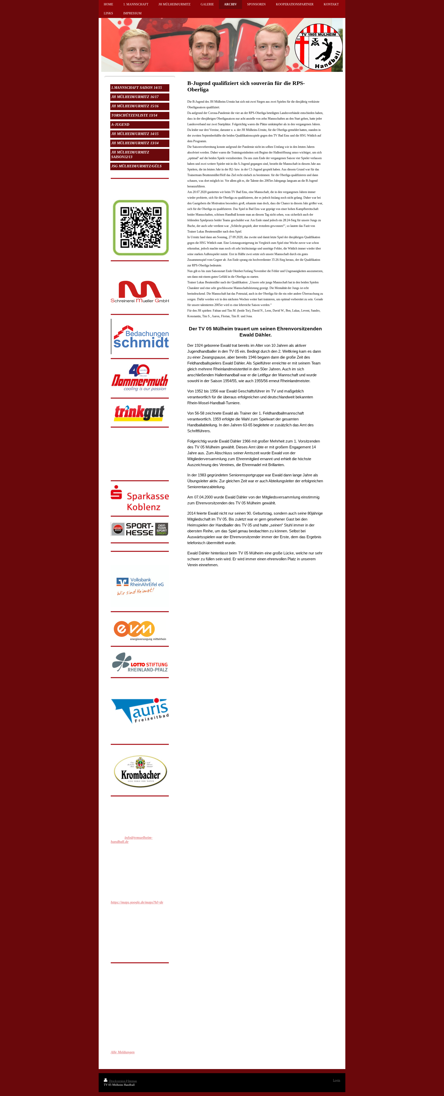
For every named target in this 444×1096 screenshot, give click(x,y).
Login (336, 1080)
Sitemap (132, 1080)
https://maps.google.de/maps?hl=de (137, 902)
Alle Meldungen (123, 1052)
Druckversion (117, 1080)
